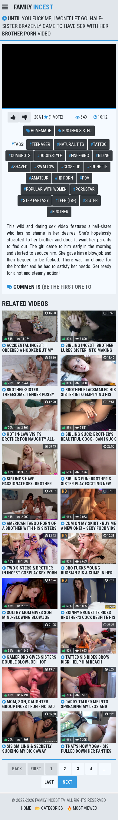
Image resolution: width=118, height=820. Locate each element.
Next (67, 782)
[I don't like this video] (25, 117)
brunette (97, 166)
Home (26, 808)
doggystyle (49, 155)
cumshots (19, 155)
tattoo (99, 144)
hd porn (64, 178)
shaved (19, 166)
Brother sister (76, 130)
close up (70, 166)
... (105, 768)
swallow (44, 166)
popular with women (45, 189)
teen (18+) (65, 200)
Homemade (40, 130)
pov (84, 178)
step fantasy (35, 200)
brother (59, 211)
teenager (39, 144)
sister (90, 200)
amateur (38, 178)
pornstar (84, 189)
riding (103, 155)
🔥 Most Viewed (82, 808)
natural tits (70, 144)
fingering (79, 155)
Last (49, 782)
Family (34, 7)
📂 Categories (49, 808)
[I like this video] (13, 117)
